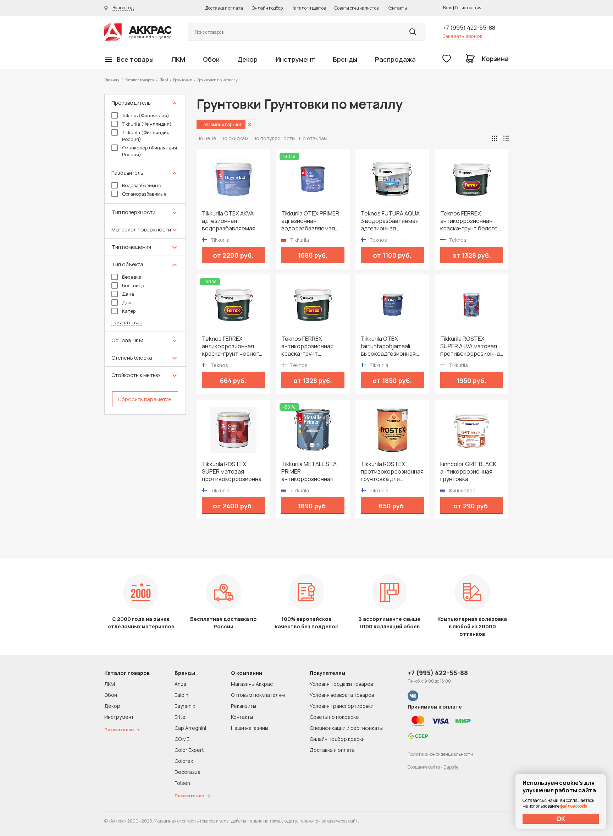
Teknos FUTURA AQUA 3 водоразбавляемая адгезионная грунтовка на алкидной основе (392, 221)
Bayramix (185, 706)
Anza (180, 684)
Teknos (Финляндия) (145, 115)
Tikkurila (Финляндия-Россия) (146, 135)
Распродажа (395, 59)
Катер (129, 311)
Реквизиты (243, 706)
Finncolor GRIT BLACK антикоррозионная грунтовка (468, 471)
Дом (127, 302)
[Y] (413, 32)
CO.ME (182, 739)
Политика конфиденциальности (440, 754)
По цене (206, 138)
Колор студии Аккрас (138, 32)
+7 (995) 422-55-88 (469, 28)
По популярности (274, 138)
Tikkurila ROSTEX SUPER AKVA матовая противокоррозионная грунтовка (471, 346)
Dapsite (450, 767)
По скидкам (234, 138)
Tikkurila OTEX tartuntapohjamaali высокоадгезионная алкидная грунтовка (388, 346)
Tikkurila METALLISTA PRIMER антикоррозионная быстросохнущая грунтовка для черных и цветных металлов (311, 471)
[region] (145, 254)
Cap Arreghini (190, 728)
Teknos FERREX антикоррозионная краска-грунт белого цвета (469, 221)
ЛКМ (178, 59)
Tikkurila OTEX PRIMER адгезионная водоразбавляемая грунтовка (310, 221)
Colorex (184, 761)
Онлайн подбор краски (337, 739)
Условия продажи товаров (341, 684)
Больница (133, 285)
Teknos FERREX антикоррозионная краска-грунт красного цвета (307, 346)
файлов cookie (573, 806)
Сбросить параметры (145, 399)
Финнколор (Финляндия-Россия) (150, 151)
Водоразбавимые (141, 185)
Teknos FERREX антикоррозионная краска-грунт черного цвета (232, 346)
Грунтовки (182, 79)
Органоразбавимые (144, 194)
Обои (211, 59)
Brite (180, 717)
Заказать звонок (462, 36)
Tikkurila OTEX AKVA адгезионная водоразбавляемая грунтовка (228, 221)
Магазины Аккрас (252, 684)
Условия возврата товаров (342, 695)
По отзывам (313, 138)
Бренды (345, 59)
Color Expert (189, 750)
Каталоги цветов (309, 8)
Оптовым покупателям (258, 695)
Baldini (182, 695)
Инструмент (295, 59)
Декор (247, 59)
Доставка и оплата (224, 8)
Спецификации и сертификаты (346, 728)
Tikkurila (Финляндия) (147, 124)
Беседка (132, 277)
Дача (128, 294)
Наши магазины (249, 728)
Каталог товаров (139, 79)
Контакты (397, 8)
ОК (560, 818)
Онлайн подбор (267, 8)
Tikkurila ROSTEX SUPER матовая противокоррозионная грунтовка (233, 471)
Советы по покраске (334, 717)
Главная (112, 79)
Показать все (126, 322)
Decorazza (187, 772)
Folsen (182, 783)
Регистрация (468, 8)
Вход (447, 8)
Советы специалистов (357, 8)
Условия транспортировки (342, 706)
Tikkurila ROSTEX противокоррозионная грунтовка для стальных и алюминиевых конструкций (392, 471)
